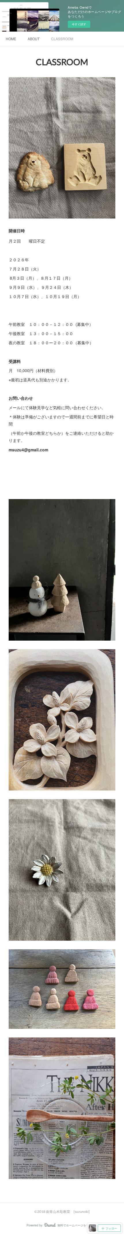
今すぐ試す (79, 24)
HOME (11, 38)
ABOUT (34, 38)
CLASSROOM (62, 38)
